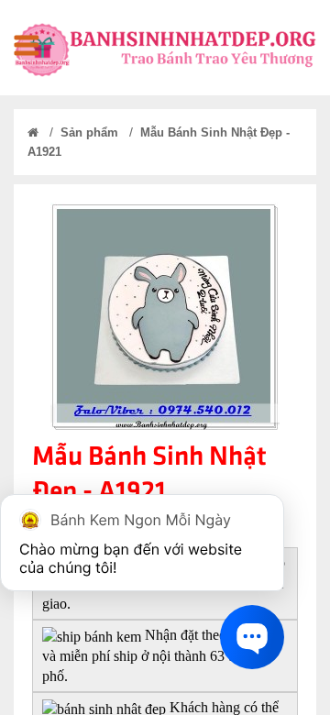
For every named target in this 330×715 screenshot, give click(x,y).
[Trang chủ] (33, 132)
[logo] (165, 48)
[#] (26, 47)
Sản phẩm (89, 132)
